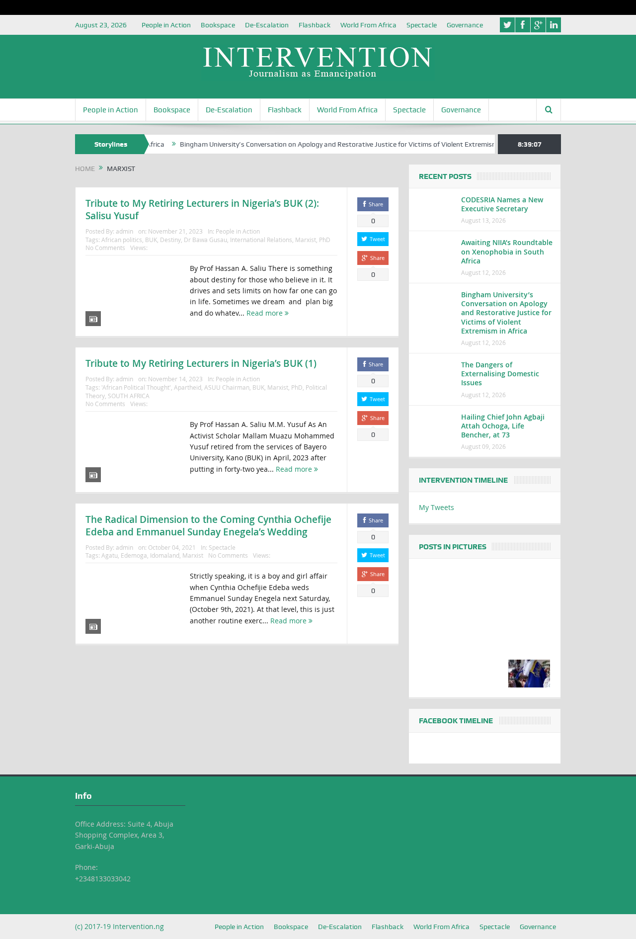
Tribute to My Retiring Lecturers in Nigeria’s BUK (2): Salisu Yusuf (202, 209)
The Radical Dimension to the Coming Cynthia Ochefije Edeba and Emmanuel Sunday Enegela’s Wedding (208, 525)
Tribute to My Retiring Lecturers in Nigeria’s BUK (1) (201, 363)
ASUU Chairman (226, 387)
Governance (465, 25)
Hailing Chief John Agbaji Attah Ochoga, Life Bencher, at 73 (503, 425)
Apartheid (187, 387)
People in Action (166, 25)
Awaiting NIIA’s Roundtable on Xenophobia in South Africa (507, 251)
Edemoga (134, 555)
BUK (151, 240)
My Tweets (436, 507)
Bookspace (218, 25)
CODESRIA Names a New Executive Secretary (502, 204)
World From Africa (368, 25)
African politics (121, 240)
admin (124, 231)
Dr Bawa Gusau (205, 240)
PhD (324, 240)
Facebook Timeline (456, 720)
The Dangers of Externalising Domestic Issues (500, 373)
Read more (265, 313)
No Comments (105, 248)
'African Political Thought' (136, 387)
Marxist (305, 240)
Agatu (109, 555)
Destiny (170, 240)
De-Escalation (267, 25)
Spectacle (421, 25)
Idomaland (164, 555)
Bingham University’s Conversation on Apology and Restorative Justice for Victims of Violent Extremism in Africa (336, 144)
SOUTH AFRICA (129, 396)
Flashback (314, 25)
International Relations (261, 240)
